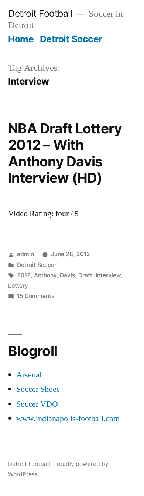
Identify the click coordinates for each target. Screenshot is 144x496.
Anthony (45, 275)
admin (25, 254)
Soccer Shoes (38, 389)
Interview (108, 275)
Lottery (18, 285)
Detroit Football (40, 13)
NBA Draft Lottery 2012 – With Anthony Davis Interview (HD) (65, 153)
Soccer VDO (37, 404)
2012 (24, 275)
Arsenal (29, 375)
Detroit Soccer (71, 38)
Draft (85, 275)
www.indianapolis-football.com (68, 418)
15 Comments (35, 296)
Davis (67, 275)
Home (21, 38)
